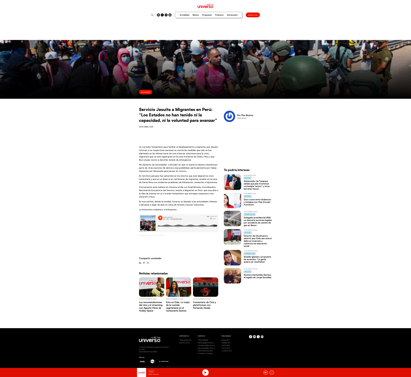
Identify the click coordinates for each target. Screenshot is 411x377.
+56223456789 (203, 340)
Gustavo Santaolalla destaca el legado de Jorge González (257, 276)
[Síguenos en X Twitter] (162, 14)
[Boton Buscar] (152, 15)
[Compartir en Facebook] (144, 263)
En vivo (151, 371)
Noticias (247, 178)
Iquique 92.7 (226, 340)
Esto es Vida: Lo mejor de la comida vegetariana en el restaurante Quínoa (178, 306)
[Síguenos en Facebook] (158, 14)
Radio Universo (143, 235)
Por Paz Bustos (245, 115)
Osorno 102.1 (226, 348)
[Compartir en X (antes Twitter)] (148, 263)
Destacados (232, 15)
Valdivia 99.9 (226, 345)
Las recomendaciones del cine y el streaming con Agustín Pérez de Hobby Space (150, 306)
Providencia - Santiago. (205, 353)
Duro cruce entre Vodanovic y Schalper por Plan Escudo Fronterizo (257, 202)
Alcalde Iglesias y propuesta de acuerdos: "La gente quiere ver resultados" (257, 259)
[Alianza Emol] (142, 361)
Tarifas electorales (185, 340)
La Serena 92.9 (227, 351)
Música (196, 15)
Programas (207, 15)
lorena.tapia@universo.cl (206, 343)
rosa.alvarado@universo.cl (206, 345)
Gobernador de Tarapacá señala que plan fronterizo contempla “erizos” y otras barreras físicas (257, 185)
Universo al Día (250, 214)
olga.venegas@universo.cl (206, 348)
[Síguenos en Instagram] (166, 14)
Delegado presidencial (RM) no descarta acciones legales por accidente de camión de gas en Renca (258, 221)
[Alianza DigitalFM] (152, 361)
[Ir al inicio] (205, 6)
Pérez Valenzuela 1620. (205, 351)
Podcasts (219, 15)
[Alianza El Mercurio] (163, 361)
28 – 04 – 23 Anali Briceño (156, 235)
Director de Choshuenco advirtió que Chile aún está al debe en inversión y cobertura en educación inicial (258, 241)
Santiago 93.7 (226, 343)
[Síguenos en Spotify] (169, 14)
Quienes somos (184, 343)
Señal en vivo (253, 15)
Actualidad (184, 15)
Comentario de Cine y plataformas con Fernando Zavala (204, 305)
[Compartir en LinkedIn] (140, 263)
